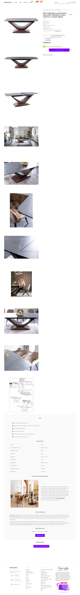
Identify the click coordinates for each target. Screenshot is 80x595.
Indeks (44, 38)
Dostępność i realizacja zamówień (47, 569)
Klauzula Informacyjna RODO (46, 585)
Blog (41, 590)
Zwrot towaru (43, 571)
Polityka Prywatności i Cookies (46, 579)
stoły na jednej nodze (61, 498)
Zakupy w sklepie (44, 580)
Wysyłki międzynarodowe (45, 575)
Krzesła (27, 579)
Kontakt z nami (16, 584)
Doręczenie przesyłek (44, 577)
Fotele (27, 575)
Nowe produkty (28, 571)
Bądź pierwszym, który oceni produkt (42, 546)
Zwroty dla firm (43, 583)
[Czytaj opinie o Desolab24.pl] (63, 587)
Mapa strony (43, 588)
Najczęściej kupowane (30, 572)
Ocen (44, 19)
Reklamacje (43, 582)
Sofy (26, 585)
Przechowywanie (29, 583)
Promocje (27, 569)
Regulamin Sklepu (44, 572)
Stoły (27, 588)
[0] (75, 2)
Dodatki (27, 574)
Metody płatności (44, 574)
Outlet (27, 582)
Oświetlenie (28, 580)
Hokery (27, 577)
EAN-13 (44, 40)
